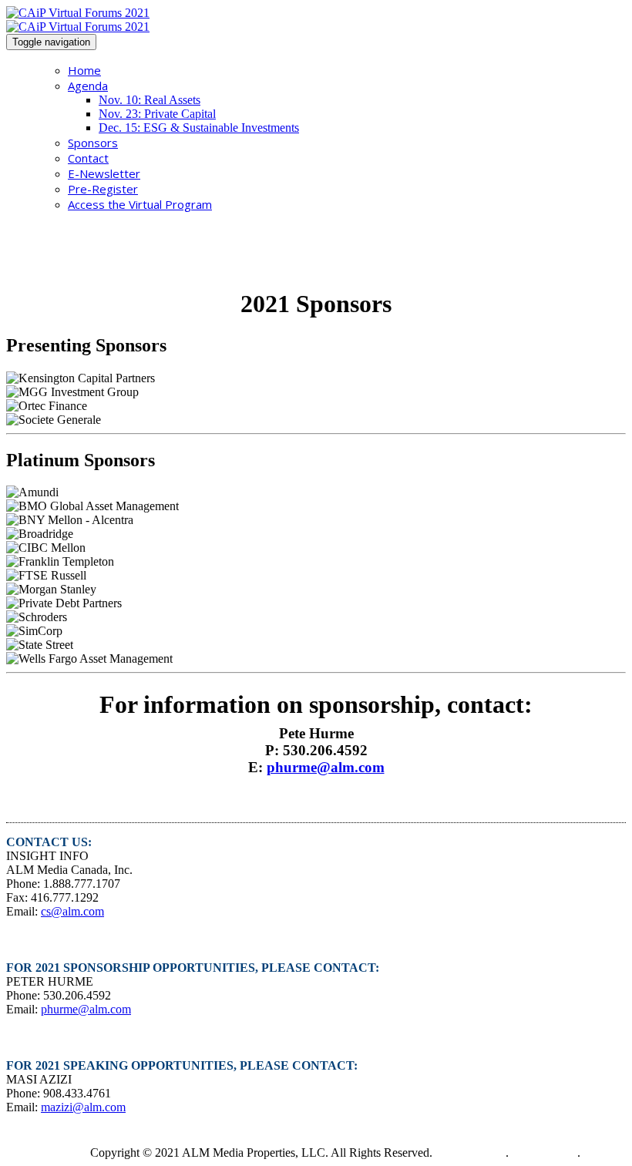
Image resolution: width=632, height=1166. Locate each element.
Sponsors (93, 142)
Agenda (88, 85)
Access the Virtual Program (140, 204)
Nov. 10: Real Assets (149, 99)
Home (84, 70)
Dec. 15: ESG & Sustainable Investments (199, 127)
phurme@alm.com (326, 767)
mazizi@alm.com (83, 1107)
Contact (88, 158)
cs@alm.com (72, 911)
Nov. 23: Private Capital (157, 113)
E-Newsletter (104, 173)
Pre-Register (103, 189)
